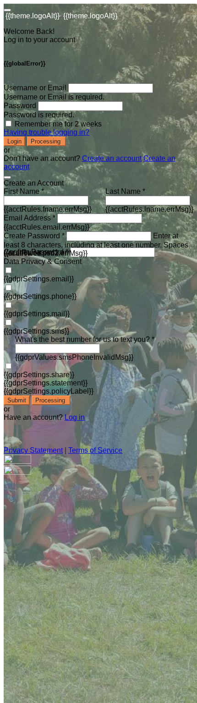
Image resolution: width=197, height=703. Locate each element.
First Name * (24, 191)
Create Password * (34, 236)
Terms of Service (95, 450)
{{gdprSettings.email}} (39, 279)
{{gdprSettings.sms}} (36, 331)
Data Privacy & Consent (43, 261)
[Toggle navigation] (7, 10)
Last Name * (125, 191)
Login (14, 141)
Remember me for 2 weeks (58, 124)
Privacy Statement (33, 450)
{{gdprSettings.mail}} (37, 314)
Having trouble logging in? (46, 132)
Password (20, 106)
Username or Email (35, 88)
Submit (16, 400)
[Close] (7, 177)
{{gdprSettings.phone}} (40, 296)
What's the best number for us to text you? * (84, 339)
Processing (46, 141)
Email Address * (29, 218)
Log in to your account (39, 40)
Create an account (112, 158)
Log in (75, 417)
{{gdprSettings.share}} (39, 375)
